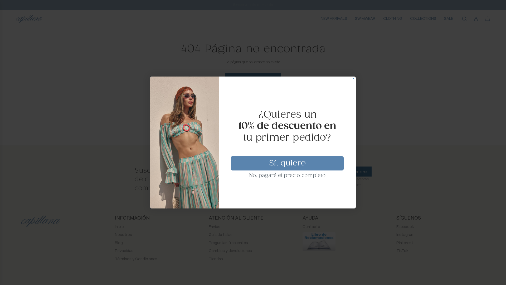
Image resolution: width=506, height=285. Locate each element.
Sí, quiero (287, 163)
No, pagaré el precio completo (287, 175)
